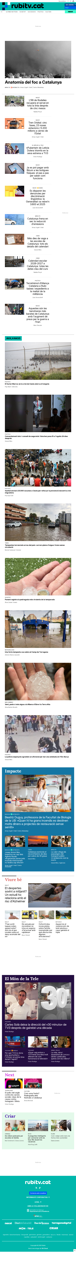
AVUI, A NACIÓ (13, 338)
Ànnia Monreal (28, 1100)
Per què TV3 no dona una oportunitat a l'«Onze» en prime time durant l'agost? (14, 1056)
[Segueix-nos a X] (36, 1187)
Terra (7, 542)
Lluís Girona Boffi (38, 207)
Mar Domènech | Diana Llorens (14, 1140)
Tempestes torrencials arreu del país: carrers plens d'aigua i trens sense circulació (35, 546)
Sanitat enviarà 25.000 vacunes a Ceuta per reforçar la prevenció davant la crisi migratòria (38, 492)
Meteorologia (9, 649)
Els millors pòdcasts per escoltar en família (14, 1137)
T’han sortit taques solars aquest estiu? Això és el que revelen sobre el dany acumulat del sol (12, 930)
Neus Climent (26, 935)
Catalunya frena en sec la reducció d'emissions (37, 221)
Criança (7, 1133)
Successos (32, 12)
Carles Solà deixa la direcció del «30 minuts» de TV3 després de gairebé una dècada (35, 1026)
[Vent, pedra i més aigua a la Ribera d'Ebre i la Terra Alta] (38, 681)
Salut (7, 885)
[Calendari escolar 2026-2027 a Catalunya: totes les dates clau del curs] (14, 261)
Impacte (7, 87)
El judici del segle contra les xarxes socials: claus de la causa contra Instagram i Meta (13, 1097)
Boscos (7, 814)
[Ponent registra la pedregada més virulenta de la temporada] (38, 576)
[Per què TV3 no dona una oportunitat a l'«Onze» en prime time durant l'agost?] (15, 1042)
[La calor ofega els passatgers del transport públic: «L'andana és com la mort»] (61, 841)
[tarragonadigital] (61, 1223)
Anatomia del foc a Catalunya (33, 82)
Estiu (29, 1133)
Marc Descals (38, 325)
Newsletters (62, 1)
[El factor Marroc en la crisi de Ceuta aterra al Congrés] (38, 361)
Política (40, 12)
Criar (37, 235)
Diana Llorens (55, 1140)
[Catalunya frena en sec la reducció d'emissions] (14, 219)
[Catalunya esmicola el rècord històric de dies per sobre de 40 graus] (38, 841)
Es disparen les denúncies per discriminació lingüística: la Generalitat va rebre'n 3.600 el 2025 (37, 197)
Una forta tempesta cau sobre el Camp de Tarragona (26, 652)
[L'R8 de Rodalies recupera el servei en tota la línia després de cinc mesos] (14, 101)
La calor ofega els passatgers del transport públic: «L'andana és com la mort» (59, 856)
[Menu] (1, 11)
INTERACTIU (16, 87)
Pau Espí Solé (9, 495)
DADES (41, 187)
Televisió (8, 1021)
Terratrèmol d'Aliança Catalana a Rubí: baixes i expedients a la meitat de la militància (37, 288)
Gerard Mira (37, 250)
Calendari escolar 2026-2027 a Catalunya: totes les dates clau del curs (37, 264)
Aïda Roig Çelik (32, 1144)
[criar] (53, 1228)
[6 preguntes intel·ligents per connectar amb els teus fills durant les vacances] (38, 1125)
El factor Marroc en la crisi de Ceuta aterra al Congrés (27, 384)
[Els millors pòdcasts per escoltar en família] (15, 1125)
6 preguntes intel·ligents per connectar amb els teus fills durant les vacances (37, 1139)
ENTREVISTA (15, 814)
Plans (53, 1133)
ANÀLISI (15, 1050)
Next (9, 1075)
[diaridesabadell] (23, 1223)
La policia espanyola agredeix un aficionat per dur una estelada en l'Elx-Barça (37, 757)
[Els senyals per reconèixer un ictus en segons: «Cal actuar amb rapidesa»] (29, 914)
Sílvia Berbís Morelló (11, 707)
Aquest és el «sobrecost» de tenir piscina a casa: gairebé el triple (62, 928)
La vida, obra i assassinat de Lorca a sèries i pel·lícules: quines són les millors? (60, 1056)
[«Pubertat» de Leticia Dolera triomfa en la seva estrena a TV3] (14, 148)
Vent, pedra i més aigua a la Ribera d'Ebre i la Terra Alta (27, 704)
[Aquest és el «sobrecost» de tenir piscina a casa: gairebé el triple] (63, 914)
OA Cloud (45, 1248)
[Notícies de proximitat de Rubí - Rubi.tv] (23, 6)
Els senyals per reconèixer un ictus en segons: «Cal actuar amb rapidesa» (28, 928)
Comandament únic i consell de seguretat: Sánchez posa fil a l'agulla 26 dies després (36, 437)
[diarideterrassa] (41, 1223)
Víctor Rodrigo (37, 156)
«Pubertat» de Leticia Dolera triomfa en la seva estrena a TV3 (37, 150)
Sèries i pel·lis (55, 1050)
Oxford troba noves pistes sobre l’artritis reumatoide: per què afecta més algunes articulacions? (45, 930)
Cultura (48, 12)
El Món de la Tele (37, 145)
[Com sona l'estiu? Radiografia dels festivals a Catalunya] (33, 1083)
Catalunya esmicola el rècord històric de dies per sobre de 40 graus (37, 854)
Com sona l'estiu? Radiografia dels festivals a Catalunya (33, 1095)
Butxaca (59, 921)
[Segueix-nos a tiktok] (39, 1187)
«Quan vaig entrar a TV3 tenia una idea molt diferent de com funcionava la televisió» (38, 1056)
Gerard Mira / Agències (58, 863)
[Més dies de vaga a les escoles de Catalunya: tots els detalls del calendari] (14, 239)
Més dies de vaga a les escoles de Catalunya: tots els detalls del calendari (37, 242)
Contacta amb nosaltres (38, 1193)
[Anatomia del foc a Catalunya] (38, 59)
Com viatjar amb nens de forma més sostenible (60, 1137)
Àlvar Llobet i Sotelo (11, 602)
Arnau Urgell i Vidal (37, 137)
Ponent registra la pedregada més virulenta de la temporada (30, 600)
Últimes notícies (12, 12)
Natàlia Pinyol (38, 111)
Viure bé (13, 880)
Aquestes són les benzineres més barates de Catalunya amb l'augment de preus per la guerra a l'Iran (37, 315)
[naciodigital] (8, 1223)
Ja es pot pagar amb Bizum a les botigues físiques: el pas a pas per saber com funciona (38, 173)
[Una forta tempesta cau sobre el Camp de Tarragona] (38, 629)
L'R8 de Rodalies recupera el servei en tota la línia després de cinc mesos (38, 104)
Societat (23, 12)
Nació (38, 97)
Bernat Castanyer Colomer (13, 550)
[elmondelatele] (25, 1228)
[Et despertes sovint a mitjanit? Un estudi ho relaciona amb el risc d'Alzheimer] (49, 895)
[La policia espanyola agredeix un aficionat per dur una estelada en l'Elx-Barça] (38, 734)
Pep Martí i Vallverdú (11, 386)
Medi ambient (9, 702)
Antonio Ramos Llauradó (12, 655)
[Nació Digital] (9, 4)
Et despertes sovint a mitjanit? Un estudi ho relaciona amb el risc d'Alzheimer (16, 894)
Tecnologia (9, 1090)
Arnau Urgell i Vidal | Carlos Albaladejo (32, 87)
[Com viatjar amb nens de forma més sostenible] (61, 1125)
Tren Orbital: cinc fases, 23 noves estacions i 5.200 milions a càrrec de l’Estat (38, 128)
